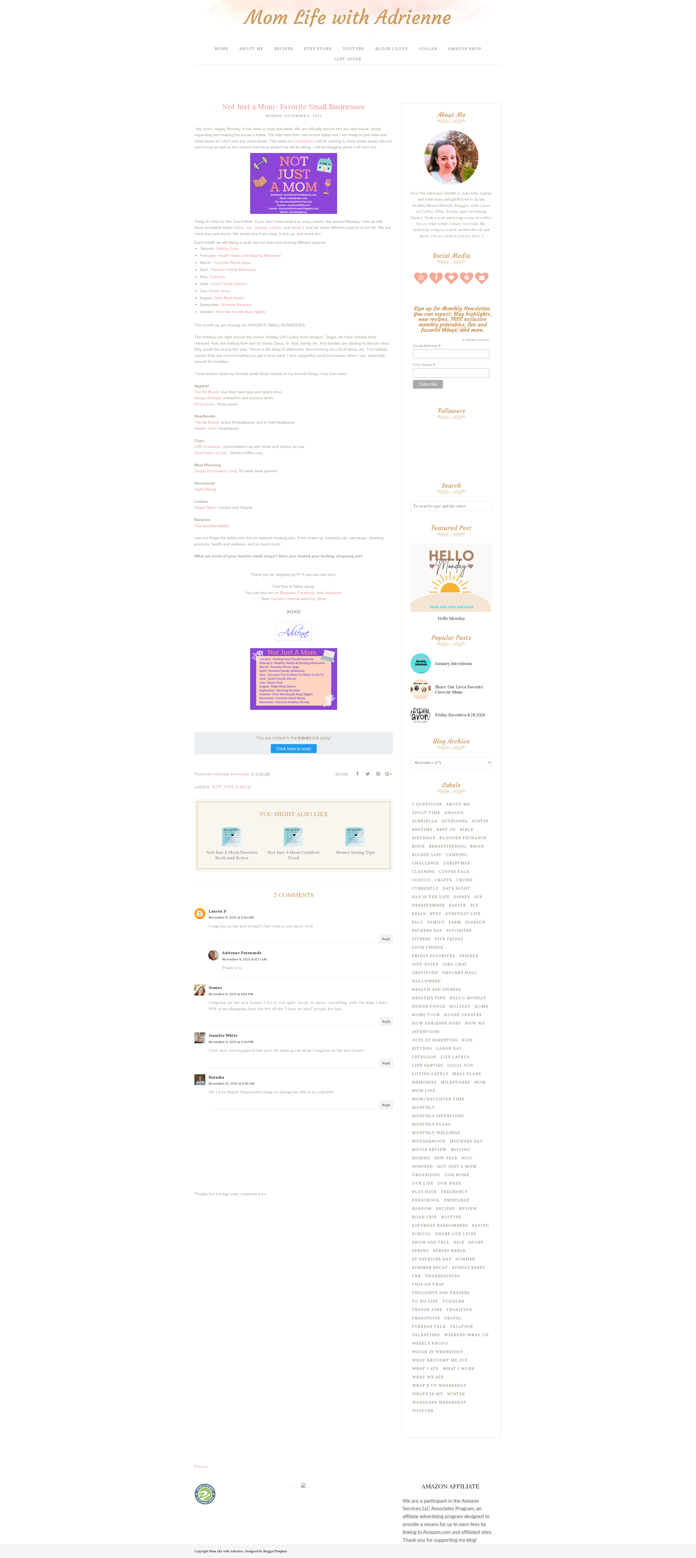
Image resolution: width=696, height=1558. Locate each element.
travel (453, 1318)
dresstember (428, 905)
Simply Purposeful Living (215, 471)
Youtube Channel (285, 599)
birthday (423, 837)
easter (457, 905)
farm (455, 922)
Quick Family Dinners (229, 284)
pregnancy (454, 1191)
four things (427, 947)
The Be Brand (206, 392)
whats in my (427, 1393)
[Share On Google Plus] (388, 774)
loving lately (430, 1073)
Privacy (200, 1466)
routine (451, 1216)
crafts (443, 880)
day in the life (430, 896)
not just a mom (231, 786)
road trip (424, 1216)
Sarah (296, 227)
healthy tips (428, 997)
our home (457, 1174)
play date (424, 1191)
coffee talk (454, 871)
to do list (425, 1301)
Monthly (423, 1107)
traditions (426, 1318)
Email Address (427, 345)
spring (420, 1250)
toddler (453, 1301)
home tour (426, 1014)
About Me (458, 804)
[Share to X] (367, 774)
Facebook (306, 593)
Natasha (216, 1077)
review (468, 1208)
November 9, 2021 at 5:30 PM (231, 1042)
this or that (428, 1284)
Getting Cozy (227, 248)
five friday (449, 938)
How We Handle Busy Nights (240, 312)
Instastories (303, 141)
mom (480, 1082)
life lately (454, 1056)
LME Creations (207, 446)
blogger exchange (463, 837)
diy (478, 896)
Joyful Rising (205, 489)
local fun (460, 1065)
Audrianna (455, 821)
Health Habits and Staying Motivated (249, 255)
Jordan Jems (205, 428)
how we (475, 1023)
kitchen (422, 1048)
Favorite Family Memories (233, 269)
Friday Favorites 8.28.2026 (460, 714)
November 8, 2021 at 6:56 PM (231, 994)
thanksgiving (442, 1275)
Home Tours (219, 291)
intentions (426, 1031)
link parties (427, 1065)
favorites (459, 930)
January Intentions (453, 663)
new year (445, 1158)
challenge (425, 863)
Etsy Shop (317, 599)
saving (480, 1225)
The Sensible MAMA (211, 526)
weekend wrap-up (466, 1334)
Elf (474, 905)
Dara (239, 227)
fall (417, 922)
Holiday (459, 1006)
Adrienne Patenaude (242, 952)
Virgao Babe (205, 507)
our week (449, 1183)
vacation (461, 1326)
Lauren (275, 227)
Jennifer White (223, 1035)
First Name (424, 364)
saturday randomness (440, 1225)
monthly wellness (436, 1132)
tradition (459, 1309)
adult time (426, 812)
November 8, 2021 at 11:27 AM (244, 959)
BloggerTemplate (275, 1551)
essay (419, 913)
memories (424, 1082)
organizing (426, 1174)
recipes (445, 1208)
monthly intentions (438, 1115)
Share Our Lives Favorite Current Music (459, 689)
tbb (416, 1275)
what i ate (425, 1368)
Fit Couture (204, 404)
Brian (477, 846)
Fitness (421, 938)
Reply (386, 939)
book (418, 846)
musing (421, 1158)
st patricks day (431, 1259)
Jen (249, 227)
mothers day (466, 1141)
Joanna (260, 227)
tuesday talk (429, 1326)
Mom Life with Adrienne (348, 17)
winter (456, 1393)
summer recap (430, 1267)
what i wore (458, 1368)
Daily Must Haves (229, 298)
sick (459, 1242)
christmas (456, 863)
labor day (449, 1048)
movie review (429, 1149)
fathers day (427, 930)
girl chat (455, 964)
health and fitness (436, 989)
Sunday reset (468, 1267)
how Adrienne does (436, 1023)
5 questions (427, 804)
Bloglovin (287, 593)
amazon (454, 812)
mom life (423, 1090)
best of (446, 829)
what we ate (428, 1377)
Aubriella (424, 821)
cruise (464, 880)
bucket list (427, 854)
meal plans (466, 1073)
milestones (455, 1082)
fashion (475, 922)
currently (425, 888)
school (421, 1233)
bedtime (422, 829)
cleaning (423, 871)
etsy (435, 913)
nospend (422, 1166)
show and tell (431, 1242)
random (422, 1208)
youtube (423, 1410)
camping (456, 854)
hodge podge (428, 1006)
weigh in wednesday (437, 1351)
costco (421, 880)
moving (460, 1149)
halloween (426, 981)
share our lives (455, 1233)
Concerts (217, 276)
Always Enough (207, 398)
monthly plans (431, 1124)
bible (466, 829)
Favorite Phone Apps (232, 262)
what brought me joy (440, 1360)
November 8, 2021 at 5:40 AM (231, 917)
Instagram (333, 593)
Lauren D (217, 911)
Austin (480, 821)
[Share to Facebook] (357, 774)
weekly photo (430, 1343)
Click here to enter (293, 748)
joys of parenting (435, 1040)
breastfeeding (447, 846)
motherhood (429, 1141)
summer (465, 1259)
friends (468, 955)
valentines (426, 1334)
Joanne (215, 987)
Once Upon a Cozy (210, 453)
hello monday (467, 997)
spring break (449, 1250)
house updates (463, 1014)
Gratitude (425, 972)
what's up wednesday (439, 1385)
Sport (476, 1242)
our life (422, 1183)
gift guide (425, 964)
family (436, 922)
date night (456, 888)
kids (467, 1040)
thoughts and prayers (441, 1292)
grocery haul (459, 972)
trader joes (427, 1309)
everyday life (463, 913)
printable (456, 1200)
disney (461, 896)
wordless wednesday (439, 1402)
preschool (426, 1200)
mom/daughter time (438, 1099)
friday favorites (433, 955)
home (481, 1006)
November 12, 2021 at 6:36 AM (231, 1083)
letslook (424, 1056)
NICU (467, 1158)
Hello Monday (451, 618)
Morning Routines (236, 304)
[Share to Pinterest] (378, 774)
